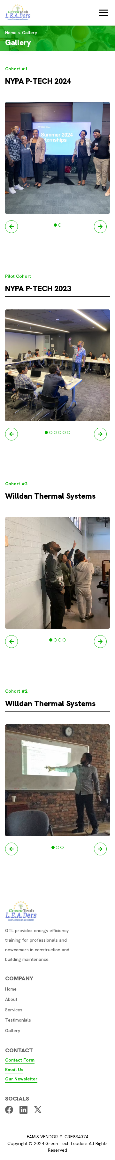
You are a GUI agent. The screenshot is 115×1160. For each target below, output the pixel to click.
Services (13, 1010)
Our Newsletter (21, 1079)
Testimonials (18, 1020)
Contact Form (19, 1060)
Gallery (12, 1030)
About (11, 999)
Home (11, 989)
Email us (14, 1069)
